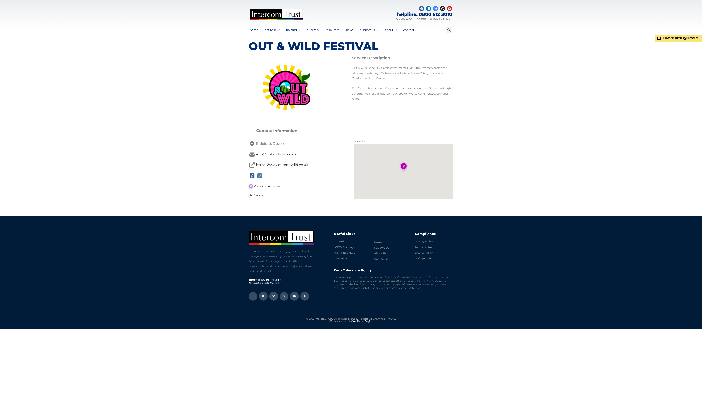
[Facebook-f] (253, 296)
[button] (449, 30)
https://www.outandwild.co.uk (282, 165)
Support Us (367, 30)
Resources (332, 30)
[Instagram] (442, 8)
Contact (408, 30)
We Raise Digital (362, 321)
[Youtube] (449, 8)
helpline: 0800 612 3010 (424, 14)
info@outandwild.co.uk (276, 154)
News (349, 30)
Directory (313, 30)
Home (254, 30)
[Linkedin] (428, 8)
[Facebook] (421, 8)
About (389, 30)
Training (291, 30)
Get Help (270, 30)
